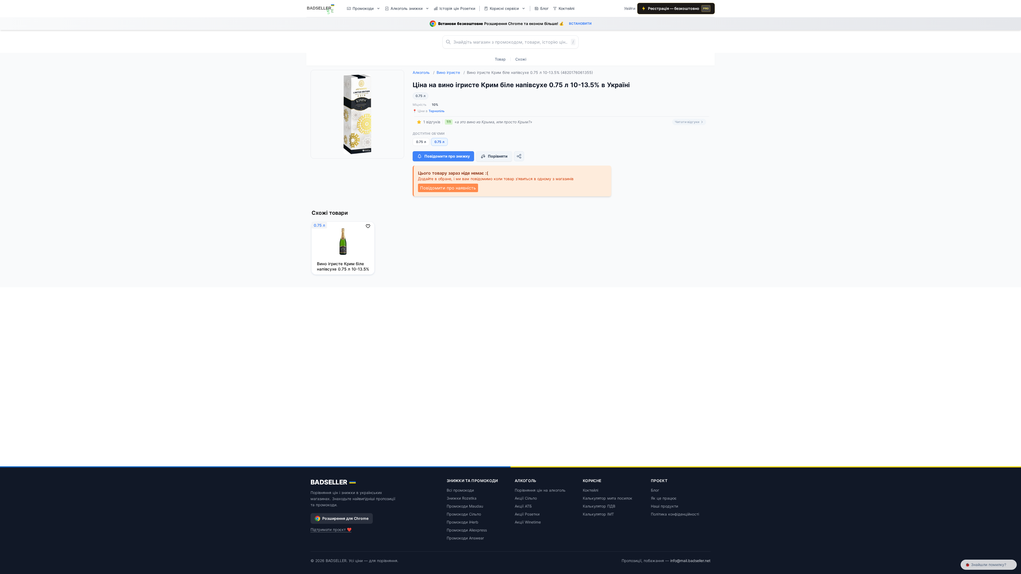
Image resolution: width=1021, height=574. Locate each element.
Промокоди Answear (465, 538)
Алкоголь (423, 72)
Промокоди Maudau (465, 506)
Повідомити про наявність (448, 188)
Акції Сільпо (526, 498)
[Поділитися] (519, 156)
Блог (655, 490)
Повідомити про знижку (447, 156)
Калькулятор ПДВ (599, 506)
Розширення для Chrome (345, 518)
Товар (500, 59)
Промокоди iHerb (462, 522)
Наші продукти (664, 506)
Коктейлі (590, 490)
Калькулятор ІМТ (598, 514)
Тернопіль (437, 111)
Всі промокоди (460, 490)
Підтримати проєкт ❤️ (331, 529)
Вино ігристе (451, 72)
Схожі (520, 59)
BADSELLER (329, 482)
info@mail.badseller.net (690, 560)
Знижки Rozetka (461, 498)
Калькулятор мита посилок (607, 498)
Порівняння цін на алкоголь (540, 490)
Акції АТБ (523, 506)
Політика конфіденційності (675, 514)
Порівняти (498, 156)
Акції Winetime (528, 522)
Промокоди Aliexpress (467, 530)
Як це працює (664, 498)
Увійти (629, 8)
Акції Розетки (527, 514)
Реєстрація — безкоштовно (678, 8)
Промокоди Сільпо (464, 514)
